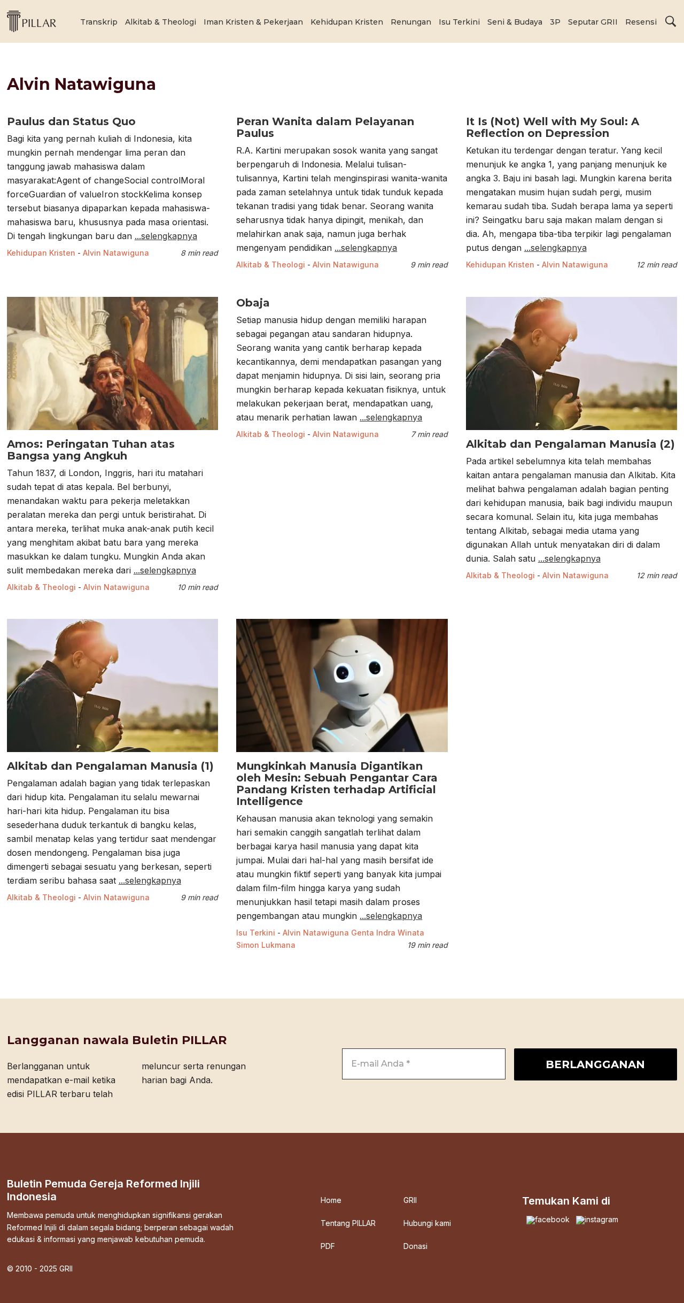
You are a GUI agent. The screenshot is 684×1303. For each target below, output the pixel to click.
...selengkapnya (166, 236)
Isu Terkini (459, 22)
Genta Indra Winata (387, 932)
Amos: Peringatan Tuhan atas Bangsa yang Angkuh (91, 450)
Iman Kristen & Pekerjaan (253, 22)
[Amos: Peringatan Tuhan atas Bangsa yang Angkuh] (112, 431)
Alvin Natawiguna (116, 252)
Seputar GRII (593, 22)
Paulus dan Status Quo (71, 121)
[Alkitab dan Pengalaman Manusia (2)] (571, 431)
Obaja (253, 302)
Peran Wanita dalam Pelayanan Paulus (325, 127)
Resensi (641, 22)
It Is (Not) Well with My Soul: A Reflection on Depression (552, 127)
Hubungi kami (427, 1223)
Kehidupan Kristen (346, 22)
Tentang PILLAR (348, 1223)
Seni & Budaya (514, 22)
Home (331, 1200)
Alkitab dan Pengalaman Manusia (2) (570, 444)
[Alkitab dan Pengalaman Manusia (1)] (112, 753)
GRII (410, 1200)
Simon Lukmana (266, 944)
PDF (328, 1246)
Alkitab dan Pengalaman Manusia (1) (110, 766)
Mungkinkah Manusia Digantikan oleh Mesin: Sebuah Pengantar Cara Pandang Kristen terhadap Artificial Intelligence (337, 784)
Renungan (411, 22)
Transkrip (99, 22)
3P (555, 22)
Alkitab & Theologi (160, 22)
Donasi (415, 1246)
